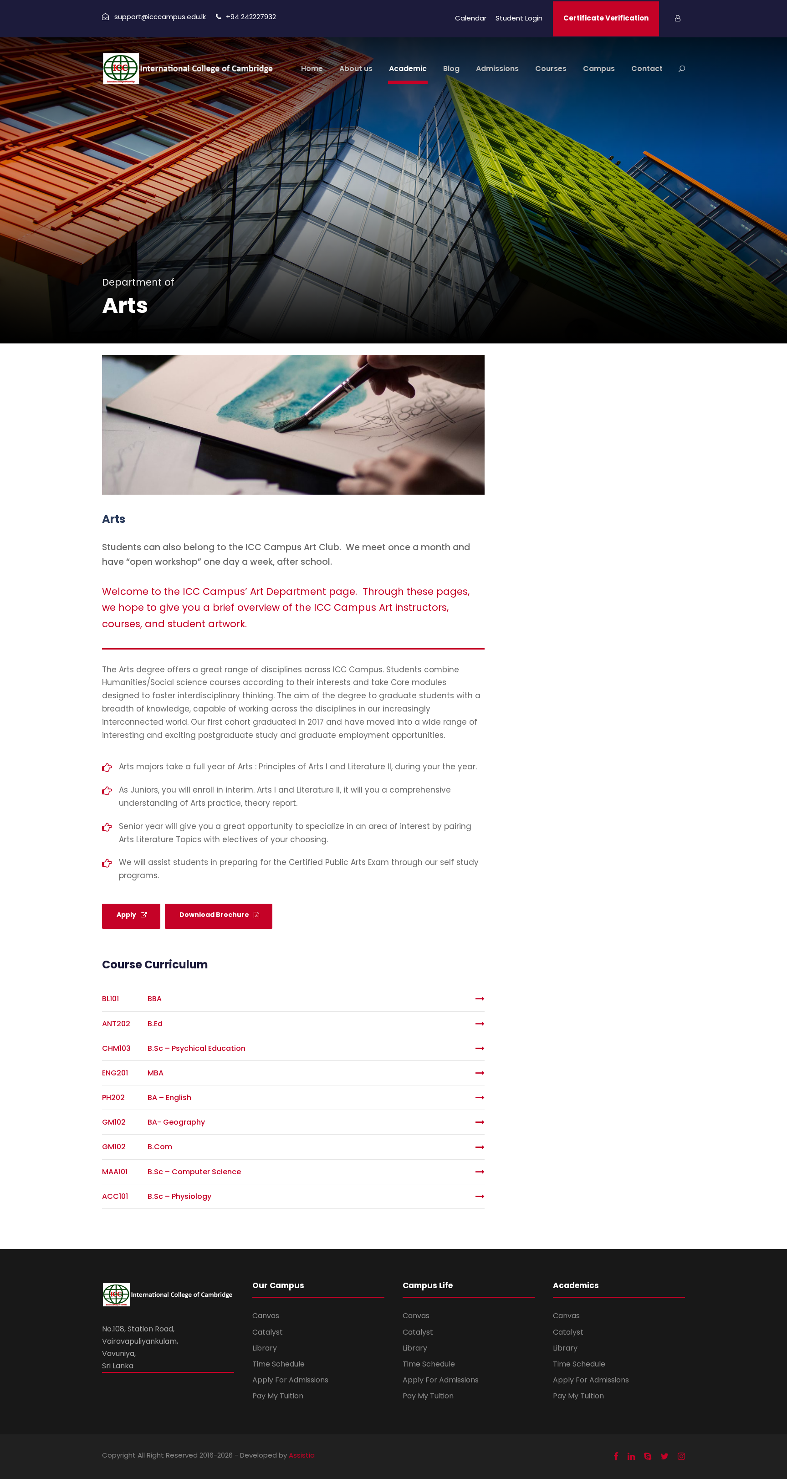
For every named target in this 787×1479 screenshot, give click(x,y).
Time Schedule (278, 1364)
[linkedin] (631, 1456)
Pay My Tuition (277, 1396)
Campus (599, 68)
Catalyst (267, 1332)
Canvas (265, 1315)
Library (264, 1348)
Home (312, 68)
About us (356, 68)
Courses (551, 68)
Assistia (302, 1455)
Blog (451, 68)
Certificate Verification (606, 18)
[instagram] (681, 1456)
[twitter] (664, 1456)
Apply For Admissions (290, 1380)
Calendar (470, 18)
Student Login (519, 18)
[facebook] (615, 1456)
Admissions (497, 68)
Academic (408, 68)
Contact (647, 68)
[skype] (647, 1456)
